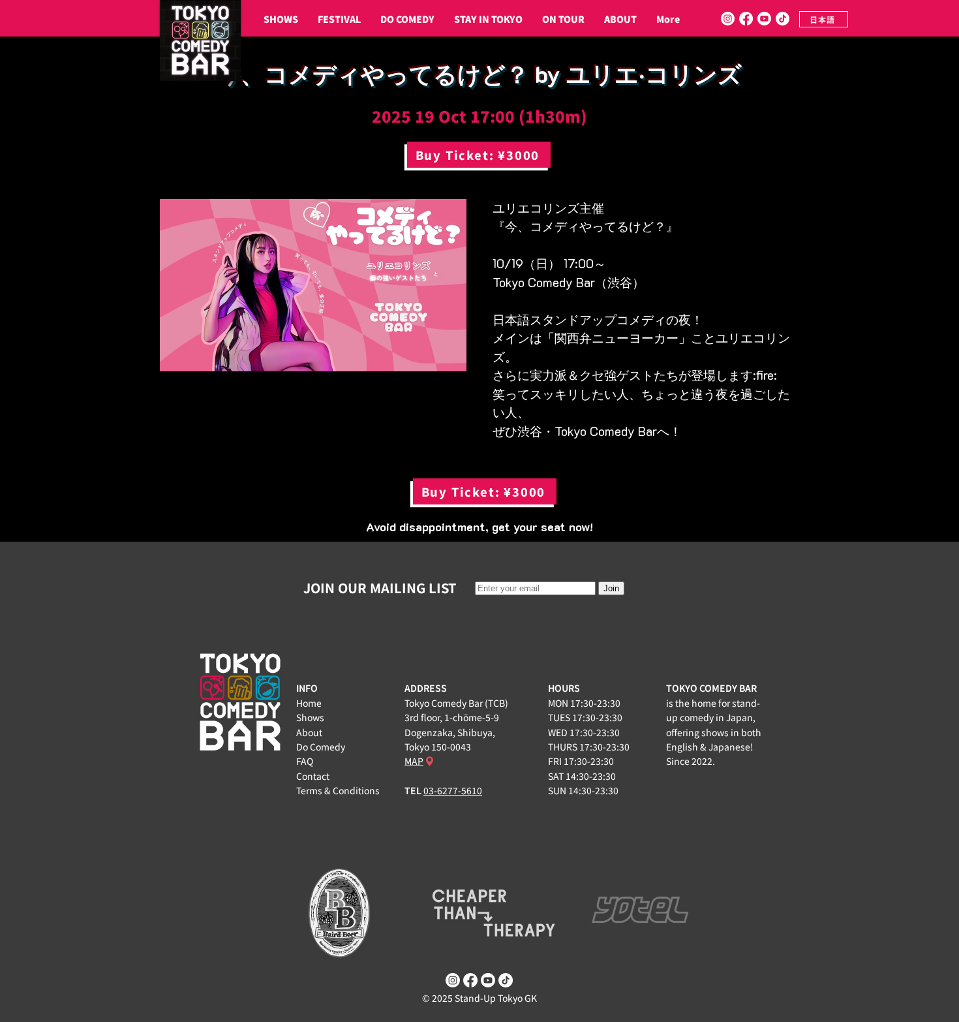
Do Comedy (320, 746)
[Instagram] (728, 18)
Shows (310, 717)
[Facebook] (746, 18)
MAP (413, 760)
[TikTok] (782, 18)
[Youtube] (764, 18)
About (309, 732)
